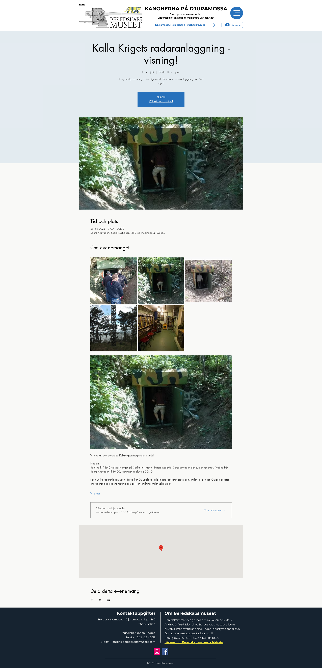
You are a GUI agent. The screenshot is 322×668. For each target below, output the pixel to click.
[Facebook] (165, 651)
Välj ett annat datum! (161, 101)
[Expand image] (113, 280)
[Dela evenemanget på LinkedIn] (108, 600)
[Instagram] (157, 651)
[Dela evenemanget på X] (100, 600)
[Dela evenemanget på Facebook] (92, 600)
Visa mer (95, 493)
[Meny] (236, 13)
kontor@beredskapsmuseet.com (133, 641)
